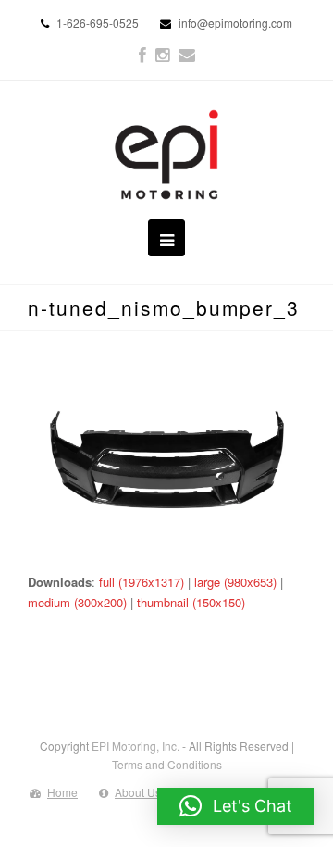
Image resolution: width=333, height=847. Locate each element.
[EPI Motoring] (167, 154)
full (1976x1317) (141, 582)
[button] (235, 806)
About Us (138, 792)
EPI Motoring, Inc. (135, 746)
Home (62, 792)
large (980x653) (235, 582)
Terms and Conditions (167, 764)
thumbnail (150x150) (191, 602)
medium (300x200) (77, 602)
